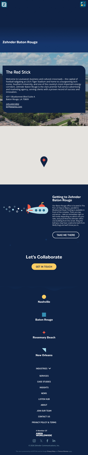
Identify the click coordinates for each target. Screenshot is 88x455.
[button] (83, 5)
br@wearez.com (14, 106)
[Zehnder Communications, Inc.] (4, 4)
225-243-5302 (12, 104)
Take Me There (66, 235)
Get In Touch (44, 266)
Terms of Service (63, 451)
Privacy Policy (51, 451)
